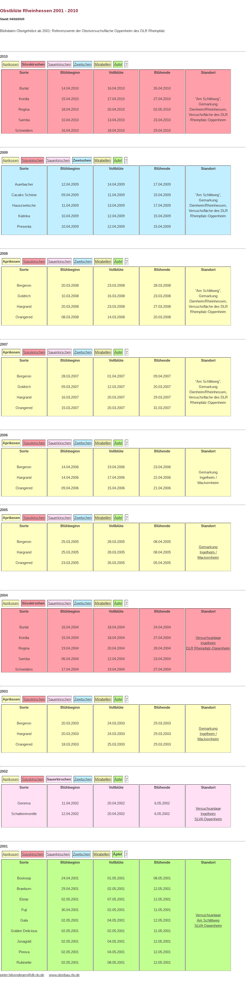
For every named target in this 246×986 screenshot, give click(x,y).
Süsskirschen (32, 160)
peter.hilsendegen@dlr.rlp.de (22, 975)
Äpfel (118, 64)
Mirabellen (103, 64)
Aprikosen (10, 64)
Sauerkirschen (59, 64)
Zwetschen (82, 64)
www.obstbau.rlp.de (64, 975)
